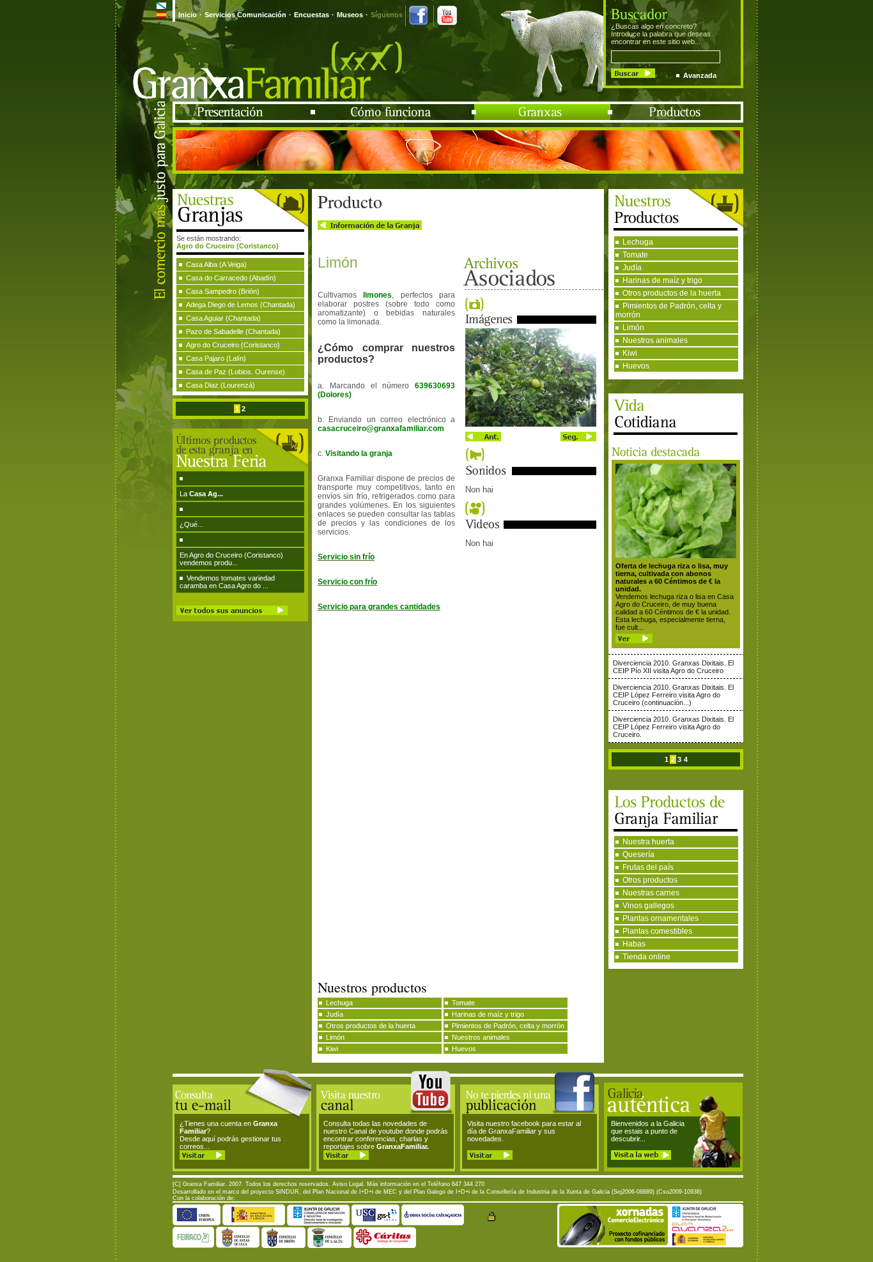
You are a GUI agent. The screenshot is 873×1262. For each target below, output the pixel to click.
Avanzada (699, 75)
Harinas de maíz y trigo (662, 280)
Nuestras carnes (650, 892)
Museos (350, 15)
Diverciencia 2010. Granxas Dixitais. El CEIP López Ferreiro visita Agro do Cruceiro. (673, 726)
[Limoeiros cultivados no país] (530, 424)
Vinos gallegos (648, 905)
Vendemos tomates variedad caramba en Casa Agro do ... (227, 581)
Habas (633, 943)
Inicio (187, 15)
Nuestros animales (655, 340)
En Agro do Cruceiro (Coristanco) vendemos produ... (231, 558)
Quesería (638, 854)
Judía (632, 267)
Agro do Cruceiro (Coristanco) (233, 345)
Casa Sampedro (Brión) (222, 291)
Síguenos (387, 15)
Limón (633, 327)
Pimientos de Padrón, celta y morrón (668, 310)
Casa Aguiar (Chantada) (223, 318)
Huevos (635, 365)
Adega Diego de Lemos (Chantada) (240, 304)
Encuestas (311, 15)
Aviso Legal (347, 1184)
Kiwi (629, 353)
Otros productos (649, 880)
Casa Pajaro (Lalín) (216, 358)
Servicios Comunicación (245, 15)
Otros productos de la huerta (671, 293)
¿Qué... (191, 524)
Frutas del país (648, 867)
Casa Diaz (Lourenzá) (220, 385)
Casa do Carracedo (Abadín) (231, 278)
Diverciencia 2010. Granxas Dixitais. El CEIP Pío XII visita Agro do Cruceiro (673, 666)
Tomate (635, 254)
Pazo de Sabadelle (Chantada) (233, 331)
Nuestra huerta (648, 841)
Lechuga (637, 242)
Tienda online (646, 956)
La (201, 494)
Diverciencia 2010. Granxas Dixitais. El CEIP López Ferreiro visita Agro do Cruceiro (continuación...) (673, 694)
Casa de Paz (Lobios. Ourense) (235, 372)
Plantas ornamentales (660, 918)
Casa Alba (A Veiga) (216, 264)
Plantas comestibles (657, 931)
